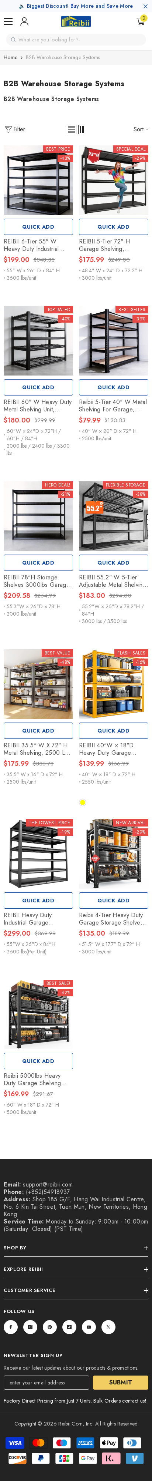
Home (10, 57)
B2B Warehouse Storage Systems (63, 57)
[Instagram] (30, 1327)
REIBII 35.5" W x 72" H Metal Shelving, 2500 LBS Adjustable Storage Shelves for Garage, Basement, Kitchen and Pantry (38, 749)
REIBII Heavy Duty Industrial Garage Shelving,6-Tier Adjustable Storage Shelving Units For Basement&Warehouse (38, 919)
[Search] (13, 40)
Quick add (38, 226)
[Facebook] (11, 1327)
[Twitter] (108, 1327)
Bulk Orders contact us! (119, 1400)
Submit (120, 1382)
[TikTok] (69, 1327)
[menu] (8, 21)
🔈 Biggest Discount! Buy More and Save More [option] (76, 6)
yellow (82, 802)
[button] (71, 129)
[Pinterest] (50, 1327)
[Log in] (24, 21)
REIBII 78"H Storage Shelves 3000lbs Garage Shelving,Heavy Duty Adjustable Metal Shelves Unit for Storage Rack (37, 581)
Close (145, 6)
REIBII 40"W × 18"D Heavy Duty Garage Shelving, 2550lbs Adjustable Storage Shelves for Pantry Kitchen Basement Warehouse (106, 749)
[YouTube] (89, 1327)
